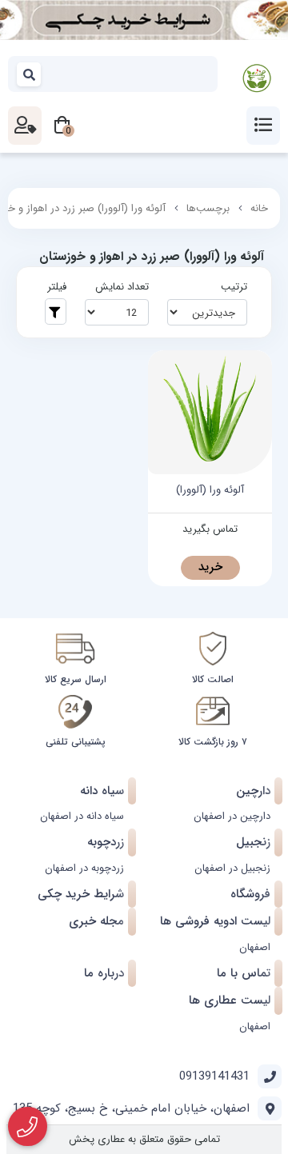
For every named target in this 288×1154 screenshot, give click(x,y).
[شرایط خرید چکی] (144, 20)
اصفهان (254, 947)
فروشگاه (250, 894)
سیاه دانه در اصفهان (82, 816)
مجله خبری (96, 921)
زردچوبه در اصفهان (84, 868)
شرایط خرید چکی (81, 894)
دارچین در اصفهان (232, 816)
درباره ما (104, 973)
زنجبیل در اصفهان (232, 868)
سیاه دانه (102, 791)
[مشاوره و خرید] (27, 1127)
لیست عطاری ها (229, 1000)
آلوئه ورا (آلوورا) (210, 490)
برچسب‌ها (208, 208)
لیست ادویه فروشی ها (215, 921)
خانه (259, 208)
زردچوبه (105, 842)
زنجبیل (253, 842)
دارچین (253, 791)
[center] (29, 74)
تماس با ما (243, 973)
